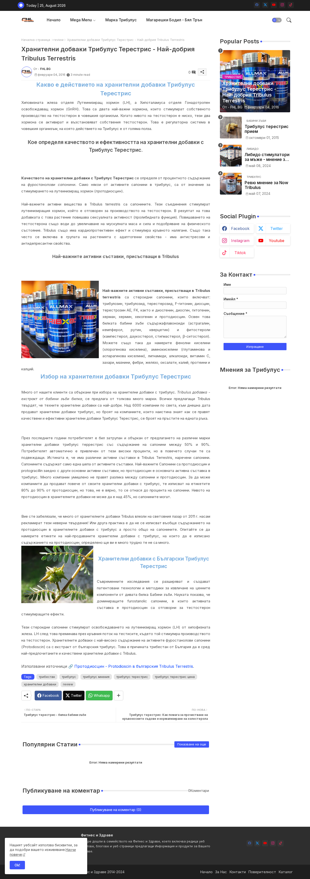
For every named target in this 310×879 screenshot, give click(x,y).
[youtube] (274, 5)
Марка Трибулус (121, 19)
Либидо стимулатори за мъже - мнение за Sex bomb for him (267, 157)
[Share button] (118, 695)
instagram (240, 240)
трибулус (69, 677)
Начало (54, 19)
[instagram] (282, 5)
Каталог (286, 872)
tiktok (240, 252)
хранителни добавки (40, 684)
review (59, 40)
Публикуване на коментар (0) (115, 809)
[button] (277, 20)
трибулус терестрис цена (175, 677)
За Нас (221, 872)
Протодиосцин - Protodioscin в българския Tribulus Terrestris (133, 666)
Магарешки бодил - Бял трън (174, 19)
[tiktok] (291, 5)
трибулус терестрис (132, 677)
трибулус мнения (96, 677)
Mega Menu (81, 19)
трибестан (47, 677)
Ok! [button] (17, 865)
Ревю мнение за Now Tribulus (266, 185)
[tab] (53, 20)
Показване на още (191, 744)
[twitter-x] (265, 5)
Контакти (237, 872)
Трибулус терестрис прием (266, 129)
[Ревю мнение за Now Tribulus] (231, 184)
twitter (276, 228)
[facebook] (257, 5)
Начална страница (35, 40)
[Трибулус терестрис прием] (231, 127)
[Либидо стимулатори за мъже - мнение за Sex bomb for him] (231, 156)
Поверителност (262, 872)
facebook (240, 228)
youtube (276, 240)
